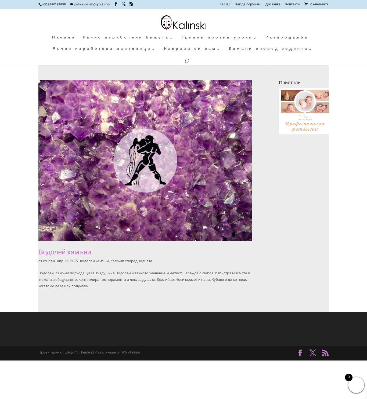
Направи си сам (190, 49)
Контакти (292, 5)
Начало (64, 38)
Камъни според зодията (268, 49)
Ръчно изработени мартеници (102, 49)
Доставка (272, 5)
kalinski (49, 262)
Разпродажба (286, 38)
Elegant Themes (78, 353)
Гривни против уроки (217, 38)
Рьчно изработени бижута (126, 38)
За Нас (225, 5)
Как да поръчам (248, 5)
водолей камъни (94, 262)
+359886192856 (54, 5)
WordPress (130, 353)
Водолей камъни (64, 252)
